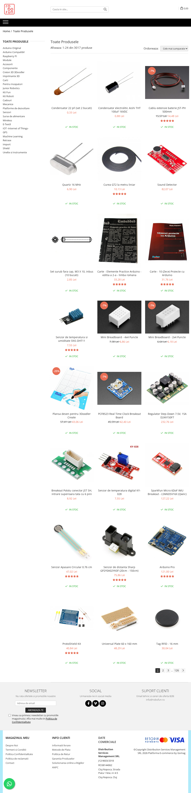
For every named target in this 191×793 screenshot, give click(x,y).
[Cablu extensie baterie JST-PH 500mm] (167, 82)
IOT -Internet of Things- (16, 128)
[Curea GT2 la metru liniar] (119, 159)
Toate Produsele (23, 31)
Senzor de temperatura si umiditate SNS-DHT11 (72, 338)
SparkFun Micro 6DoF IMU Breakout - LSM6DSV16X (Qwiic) (167, 492)
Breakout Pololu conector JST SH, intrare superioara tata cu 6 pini (71, 492)
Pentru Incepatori (12, 84)
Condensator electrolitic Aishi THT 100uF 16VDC (119, 109)
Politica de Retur (61, 754)
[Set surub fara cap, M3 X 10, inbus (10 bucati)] (72, 240)
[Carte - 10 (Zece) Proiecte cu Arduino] (167, 241)
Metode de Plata (61, 749)
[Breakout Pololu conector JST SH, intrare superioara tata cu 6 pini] (72, 465)
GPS (5, 132)
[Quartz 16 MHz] (72, 158)
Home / (7, 31)
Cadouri (7, 100)
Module (7, 60)
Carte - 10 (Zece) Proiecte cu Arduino (167, 273)
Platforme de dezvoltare (16, 108)
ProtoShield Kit (71, 643)
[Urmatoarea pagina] (183, 670)
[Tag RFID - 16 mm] (167, 618)
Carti (5, 80)
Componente (10, 68)
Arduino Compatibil (13, 52)
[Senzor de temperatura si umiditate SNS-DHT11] (72, 317)
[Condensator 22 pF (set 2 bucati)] (72, 82)
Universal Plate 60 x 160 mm (119, 643)
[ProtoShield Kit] (72, 618)
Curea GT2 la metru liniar (119, 184)
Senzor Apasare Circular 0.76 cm (71, 567)
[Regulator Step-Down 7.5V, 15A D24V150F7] (167, 388)
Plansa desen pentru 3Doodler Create (72, 415)
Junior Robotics (11, 88)
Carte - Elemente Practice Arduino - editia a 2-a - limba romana (119, 273)
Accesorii (7, 64)
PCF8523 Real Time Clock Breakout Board (119, 415)
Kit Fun (7, 92)
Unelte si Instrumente (15, 152)
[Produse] (6, 23)
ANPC (55, 767)
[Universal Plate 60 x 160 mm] (119, 618)
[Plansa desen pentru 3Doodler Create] (72, 388)
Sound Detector (167, 184)
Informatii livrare (61, 745)
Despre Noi (12, 745)
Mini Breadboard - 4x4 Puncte (119, 337)
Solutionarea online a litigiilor (68, 763)
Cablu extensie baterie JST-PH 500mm (167, 109)
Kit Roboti (8, 96)
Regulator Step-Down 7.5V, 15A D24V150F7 (167, 415)
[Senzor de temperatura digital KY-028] (119, 465)
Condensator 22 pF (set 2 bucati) (71, 108)
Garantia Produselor (63, 758)
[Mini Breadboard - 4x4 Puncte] (119, 317)
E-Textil (7, 124)
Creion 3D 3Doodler (13, 72)
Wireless (7, 120)
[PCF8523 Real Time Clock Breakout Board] (119, 388)
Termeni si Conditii (16, 749)
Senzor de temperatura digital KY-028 (119, 492)
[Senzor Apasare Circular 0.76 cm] (72, 541)
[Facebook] (88, 703)
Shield (6, 148)
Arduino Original (12, 48)
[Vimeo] (95, 703)
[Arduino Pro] (167, 541)
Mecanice (8, 104)
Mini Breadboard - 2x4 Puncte (167, 337)
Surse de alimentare (14, 116)
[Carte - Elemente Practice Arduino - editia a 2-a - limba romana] (119, 241)
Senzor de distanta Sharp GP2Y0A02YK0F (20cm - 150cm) (119, 568)
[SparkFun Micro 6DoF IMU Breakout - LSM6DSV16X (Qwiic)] (167, 465)
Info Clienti (61, 738)
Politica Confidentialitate (19, 754)
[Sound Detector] (167, 159)
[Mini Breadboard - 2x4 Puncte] (167, 317)
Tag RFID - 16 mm (167, 643)
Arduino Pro (167, 567)
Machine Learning (13, 136)
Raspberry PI (10, 56)
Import (7, 144)
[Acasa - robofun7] (21, 9)
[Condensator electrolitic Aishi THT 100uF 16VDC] (119, 82)
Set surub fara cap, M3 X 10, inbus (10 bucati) (71, 273)
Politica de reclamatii (17, 758)
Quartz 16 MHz (71, 184)
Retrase (7, 140)
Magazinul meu (17, 738)
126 (176, 670)
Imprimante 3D (11, 76)
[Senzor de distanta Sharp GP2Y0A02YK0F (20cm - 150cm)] (119, 541)
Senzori (7, 112)
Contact (10, 763)
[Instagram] (102, 703)
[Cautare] (105, 9)
